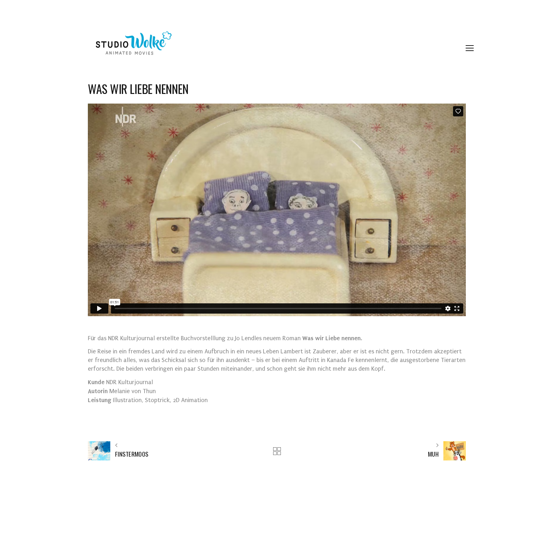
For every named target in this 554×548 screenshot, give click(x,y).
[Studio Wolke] (134, 44)
